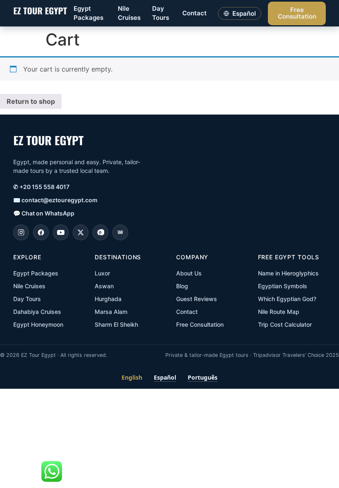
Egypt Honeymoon (38, 324)
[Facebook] (41, 232)
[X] (80, 232)
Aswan (104, 285)
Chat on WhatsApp (43, 213)
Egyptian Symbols (282, 285)
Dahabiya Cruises (37, 311)
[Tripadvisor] (120, 232)
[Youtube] (61, 232)
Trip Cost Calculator (285, 324)
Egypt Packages (88, 13)
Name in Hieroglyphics (288, 273)
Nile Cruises (129, 13)
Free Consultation (297, 13)
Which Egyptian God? (287, 298)
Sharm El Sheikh (116, 324)
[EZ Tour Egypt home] (40, 13)
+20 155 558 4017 (41, 186)
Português (202, 377)
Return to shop (31, 101)
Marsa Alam (111, 311)
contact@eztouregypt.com (55, 199)
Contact (194, 13)
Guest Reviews (196, 298)
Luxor (102, 273)
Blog (182, 285)
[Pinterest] (100, 232)
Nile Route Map (278, 311)
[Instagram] (21, 232)
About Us (189, 273)
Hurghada (108, 298)
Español (165, 377)
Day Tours (160, 13)
